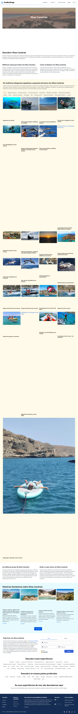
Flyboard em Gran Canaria (64, 308)
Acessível (12, 662)
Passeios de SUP (38, 95)
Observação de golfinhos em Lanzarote (10, 277)
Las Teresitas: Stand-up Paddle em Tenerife (47, 122)
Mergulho (59, 664)
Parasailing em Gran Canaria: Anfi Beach (47, 309)
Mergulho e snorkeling (51, 92)
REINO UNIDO (37, 679)
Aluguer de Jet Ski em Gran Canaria (11, 308)
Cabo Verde (12, 676)
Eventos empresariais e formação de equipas (45, 664)
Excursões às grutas (33, 92)
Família (13, 666)
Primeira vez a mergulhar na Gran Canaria (66, 121)
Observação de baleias (60, 95)
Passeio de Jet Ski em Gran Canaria (29, 308)
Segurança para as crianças (9, 664)
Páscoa (5, 666)
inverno (69, 95)
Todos (4, 92)
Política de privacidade (69, 700)
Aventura (17, 662)
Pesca (17, 666)
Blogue (69, 2)
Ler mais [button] (4, 623)
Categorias (45, 2)
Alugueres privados (63, 666)
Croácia (24, 676)
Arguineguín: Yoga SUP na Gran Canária (12, 557)
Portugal (43, 676)
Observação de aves (39, 662)
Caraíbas (19, 676)
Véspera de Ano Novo (46, 666)
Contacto (15, 706)
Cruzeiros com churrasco (27, 662)
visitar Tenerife (33, 641)
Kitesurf (37, 666)
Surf (42, 668)
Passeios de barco (22, 92)
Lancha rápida (20, 668)
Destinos (53, 2)
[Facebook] (64, 712)
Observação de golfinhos (64, 92)
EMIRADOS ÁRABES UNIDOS (65, 676)
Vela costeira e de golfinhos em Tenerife (28, 281)
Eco (9, 666)
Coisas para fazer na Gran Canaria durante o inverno (65, 612)
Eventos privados (61, 2)
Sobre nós (15, 701)
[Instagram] (75, 712)
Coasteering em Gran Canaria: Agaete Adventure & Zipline (65, 228)
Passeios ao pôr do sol (30, 668)
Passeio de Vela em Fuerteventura (66, 282)
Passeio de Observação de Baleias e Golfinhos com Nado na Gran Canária (29, 150)
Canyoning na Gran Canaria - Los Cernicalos (65, 336)
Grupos (5, 95)
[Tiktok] (72, 712)
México (37, 676)
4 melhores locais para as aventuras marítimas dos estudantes (27, 613)
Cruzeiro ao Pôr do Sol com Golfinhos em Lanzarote (45, 255)
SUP (38, 668)
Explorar (4, 700)
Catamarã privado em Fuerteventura (44, 276)
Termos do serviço (68, 702)
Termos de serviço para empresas (69, 705)
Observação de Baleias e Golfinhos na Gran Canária (47, 149)
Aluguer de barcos (12, 92)
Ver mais (38, 629)
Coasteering (42, 92)
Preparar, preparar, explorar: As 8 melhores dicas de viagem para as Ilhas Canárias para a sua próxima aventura (11, 612)
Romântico (72, 666)
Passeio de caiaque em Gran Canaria (10, 251)
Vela (32, 95)
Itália (33, 676)
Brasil (7, 676)
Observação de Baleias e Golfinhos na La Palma (29, 122)
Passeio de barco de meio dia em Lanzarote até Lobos (65, 254)
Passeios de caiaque (17, 95)
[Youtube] (69, 712)
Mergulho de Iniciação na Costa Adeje (28, 415)
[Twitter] (67, 712)
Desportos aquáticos (48, 95)
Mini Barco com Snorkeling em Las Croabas (47, 333)
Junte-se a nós (16, 703)
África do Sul (49, 676)
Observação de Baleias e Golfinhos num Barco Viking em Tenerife (29, 252)
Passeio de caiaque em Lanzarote (11, 336)
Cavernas (66, 662)
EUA (43, 679)
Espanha (56, 676)
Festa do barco (59, 662)
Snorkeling (13, 668)
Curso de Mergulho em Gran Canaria (10, 145)
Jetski (10, 95)
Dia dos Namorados (49, 668)
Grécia (28, 676)
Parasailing (26, 95)
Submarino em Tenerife (8, 120)
